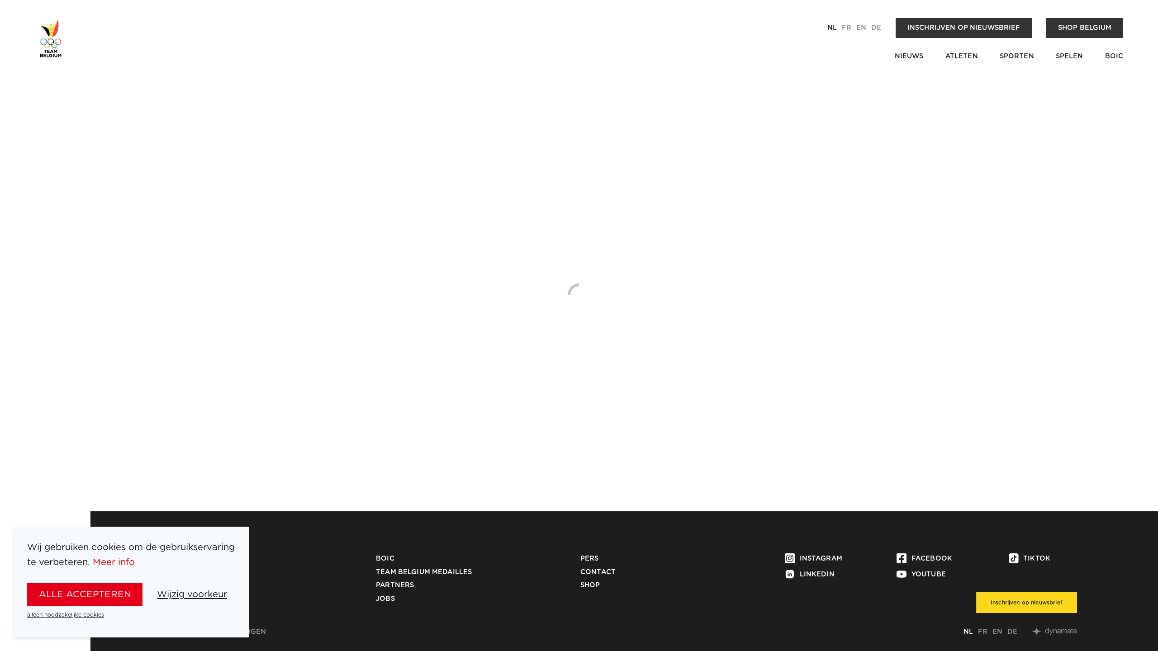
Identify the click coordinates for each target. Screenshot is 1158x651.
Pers (589, 558)
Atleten (961, 56)
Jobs (385, 598)
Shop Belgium (1085, 27)
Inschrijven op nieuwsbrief (963, 27)
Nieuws (909, 56)
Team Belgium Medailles (424, 572)
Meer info (114, 562)
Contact (598, 572)
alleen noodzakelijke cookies (65, 615)
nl (832, 27)
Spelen (1069, 56)
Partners (395, 585)
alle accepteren (85, 594)
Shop (590, 585)
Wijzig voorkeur (192, 594)
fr (846, 27)
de (876, 27)
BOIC (1114, 56)
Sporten (1017, 56)
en (861, 27)
